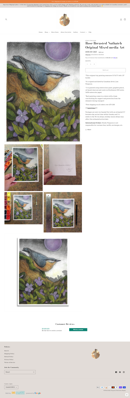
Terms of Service (9, 362)
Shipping (87, 54)
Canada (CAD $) (10, 387)
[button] (6, 19)
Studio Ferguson (112, 390)
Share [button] (89, 129)
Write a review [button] (78, 329)
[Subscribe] (34, 372)
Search (6, 350)
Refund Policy (8, 356)
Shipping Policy (9, 353)
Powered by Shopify (121, 390)
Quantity (88, 60)
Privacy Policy (8, 359)
